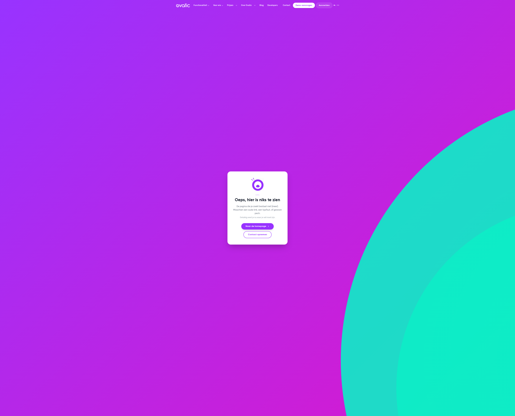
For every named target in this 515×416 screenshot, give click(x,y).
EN (338, 5)
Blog (262, 5)
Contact (286, 5)
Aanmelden (324, 5)
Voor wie (217, 5)
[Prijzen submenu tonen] (237, 5)
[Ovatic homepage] (183, 5)
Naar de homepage (256, 226)
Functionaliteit (200, 5)
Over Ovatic (246, 5)
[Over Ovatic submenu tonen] (255, 5)
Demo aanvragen (304, 5)
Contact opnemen (257, 235)
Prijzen (230, 5)
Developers (272, 5)
